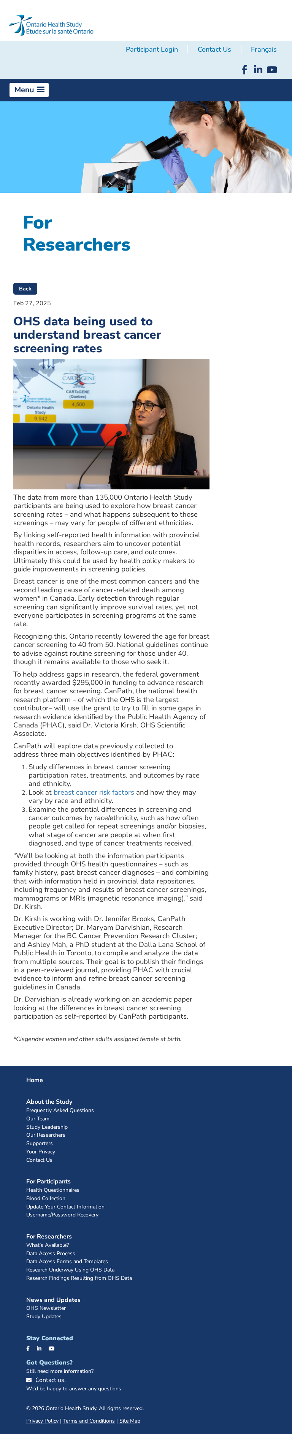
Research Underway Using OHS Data (70, 1270)
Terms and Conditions (89, 1421)
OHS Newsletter (46, 1308)
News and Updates (53, 1300)
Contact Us (214, 49)
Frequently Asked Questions (60, 1110)
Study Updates (44, 1317)
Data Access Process (50, 1254)
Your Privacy (40, 1152)
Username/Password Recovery (62, 1215)
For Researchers (49, 1236)
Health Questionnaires (52, 1190)
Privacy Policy (42, 1421)
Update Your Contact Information (65, 1207)
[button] (29, 90)
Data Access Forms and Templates (67, 1262)
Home (34, 1080)
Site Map (129, 1421)
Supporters (39, 1144)
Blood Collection (45, 1199)
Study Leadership (47, 1127)
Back (25, 288)
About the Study (49, 1102)
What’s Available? (47, 1245)
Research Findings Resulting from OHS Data (79, 1278)
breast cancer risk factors (94, 792)
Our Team (37, 1119)
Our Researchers (45, 1135)
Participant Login (152, 49)
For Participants (48, 1181)
